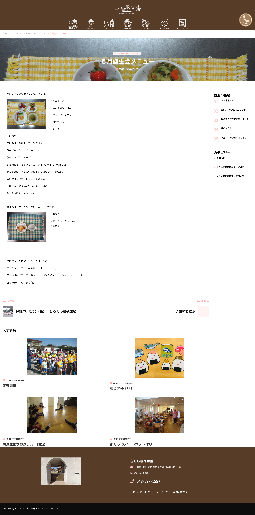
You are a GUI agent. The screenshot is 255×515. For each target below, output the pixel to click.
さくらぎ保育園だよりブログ (127, 53)
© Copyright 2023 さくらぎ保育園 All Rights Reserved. (31, 508)
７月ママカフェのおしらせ (234, 138)
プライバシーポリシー (142, 491)
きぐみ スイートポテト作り (131, 444)
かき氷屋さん (227, 100)
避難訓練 (9, 385)
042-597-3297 (148, 481)
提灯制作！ (226, 128)
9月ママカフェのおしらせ (233, 110)
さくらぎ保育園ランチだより (230, 176)
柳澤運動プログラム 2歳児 (24, 444)
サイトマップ (163, 491)
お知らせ (220, 158)
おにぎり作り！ (121, 388)
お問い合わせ (180, 491)
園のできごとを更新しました (235, 119)
